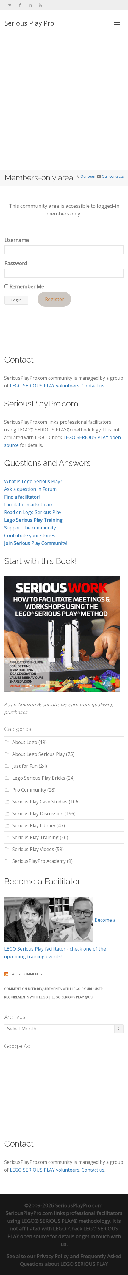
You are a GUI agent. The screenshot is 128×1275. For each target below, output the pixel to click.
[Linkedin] (30, 5)
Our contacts (113, 176)
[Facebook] (20, 5)
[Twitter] (10, 5)
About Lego (24, 742)
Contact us (93, 385)
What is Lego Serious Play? (33, 481)
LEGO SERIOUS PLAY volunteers (44, 385)
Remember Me (26, 286)
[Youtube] (40, 5)
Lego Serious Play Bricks (38, 778)
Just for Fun (25, 766)
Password (15, 263)
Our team (88, 176)
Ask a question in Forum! (30, 489)
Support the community (30, 527)
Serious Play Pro (29, 22)
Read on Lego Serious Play (32, 512)
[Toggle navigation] (117, 23)
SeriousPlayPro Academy (39, 861)
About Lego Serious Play (38, 754)
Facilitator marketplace (29, 504)
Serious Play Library (33, 825)
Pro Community (29, 790)
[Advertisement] (64, 103)
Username (16, 240)
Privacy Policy (53, 1256)
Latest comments (26, 974)
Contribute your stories (29, 535)
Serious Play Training (35, 837)
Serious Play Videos (33, 849)
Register (54, 299)
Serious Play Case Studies (40, 801)
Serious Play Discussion (37, 813)
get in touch (96, 1236)
